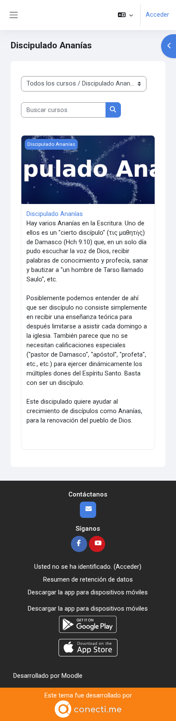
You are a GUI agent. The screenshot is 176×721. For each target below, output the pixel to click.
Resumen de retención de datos (88, 579)
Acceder (157, 14)
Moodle (72, 676)
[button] (125, 15)
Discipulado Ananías (54, 214)
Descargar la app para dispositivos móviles (88, 592)
